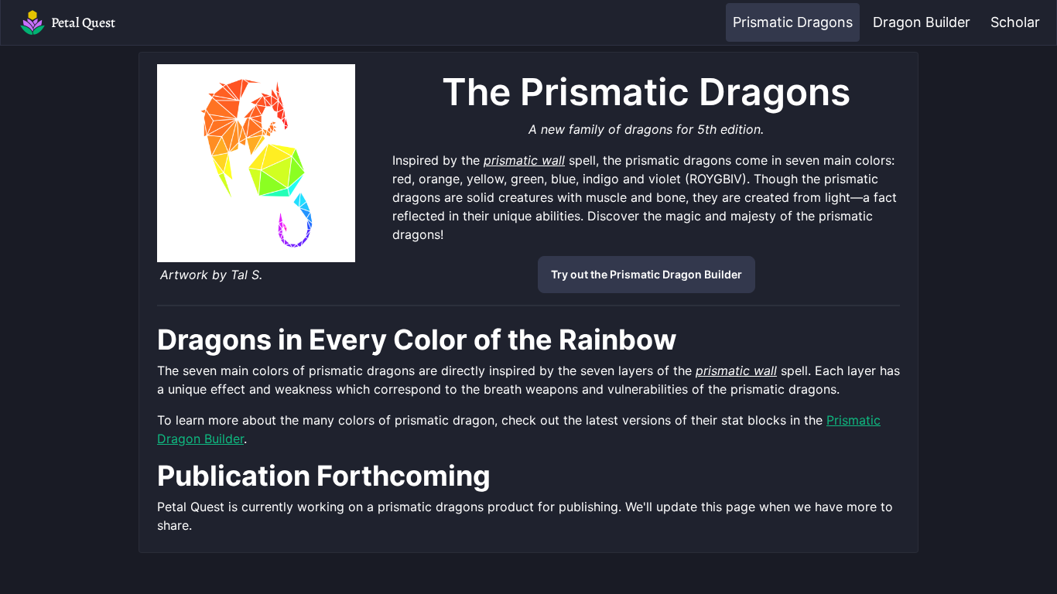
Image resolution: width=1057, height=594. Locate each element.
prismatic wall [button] (524, 160)
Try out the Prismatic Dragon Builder (646, 274)
